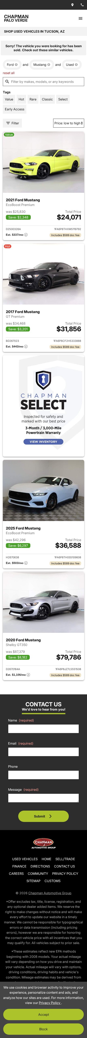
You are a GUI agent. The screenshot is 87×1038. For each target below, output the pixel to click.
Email (20, 743)
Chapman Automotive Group (49, 893)
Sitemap (33, 881)
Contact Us (64, 866)
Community (38, 874)
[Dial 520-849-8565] (82, 5)
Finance (19, 866)
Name (21, 720)
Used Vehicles (25, 859)
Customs (52, 881)
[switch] (80, 18)
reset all (9, 73)
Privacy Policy (65, 874)
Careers (16, 874)
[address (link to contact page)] (72, 5)
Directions (40, 866)
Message (23, 790)
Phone (13, 766)
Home (46, 859)
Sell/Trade (65, 859)
